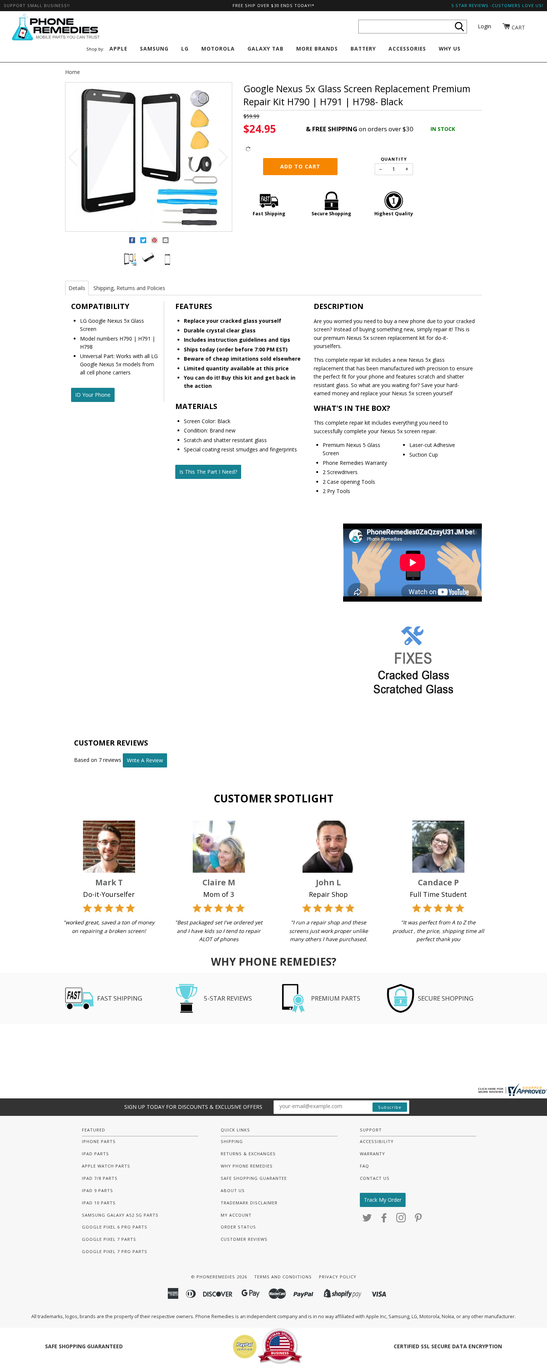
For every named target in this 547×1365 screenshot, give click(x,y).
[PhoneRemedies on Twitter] (367, 1220)
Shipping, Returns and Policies (129, 288)
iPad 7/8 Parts (100, 1178)
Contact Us (375, 1178)
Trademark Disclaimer (249, 1202)
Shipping (232, 1141)
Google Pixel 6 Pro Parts (114, 1227)
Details (76, 288)
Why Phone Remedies (247, 1166)
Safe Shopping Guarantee (254, 1178)
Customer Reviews (244, 1239)
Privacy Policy (337, 1276)
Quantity (394, 159)
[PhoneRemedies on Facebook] (384, 1220)
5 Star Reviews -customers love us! (497, 5)
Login (484, 26)
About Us (233, 1190)
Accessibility (377, 1141)
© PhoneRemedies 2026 (219, 1276)
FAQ (364, 1166)
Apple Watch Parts (106, 1166)
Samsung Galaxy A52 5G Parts (120, 1215)
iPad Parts (95, 1153)
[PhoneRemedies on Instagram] (401, 1220)
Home (72, 71)
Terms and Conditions (283, 1276)
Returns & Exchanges (248, 1153)
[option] (148, 157)
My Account (236, 1215)
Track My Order (383, 1199)
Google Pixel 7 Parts (109, 1239)
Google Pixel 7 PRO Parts (114, 1251)
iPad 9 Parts (97, 1190)
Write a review (145, 760)
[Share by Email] (166, 241)
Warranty (372, 1153)
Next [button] (218, 157)
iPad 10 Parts (99, 1202)
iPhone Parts (99, 1141)
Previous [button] (77, 157)
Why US (450, 48)
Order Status (238, 1227)
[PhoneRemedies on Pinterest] (418, 1220)
